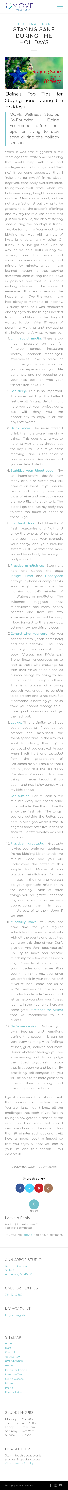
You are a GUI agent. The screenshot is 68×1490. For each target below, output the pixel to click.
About (9, 1343)
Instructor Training (16, 1370)
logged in (29, 1234)
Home (9, 1365)
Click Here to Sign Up (19, 1463)
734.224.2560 (13, 1294)
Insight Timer (22, 576)
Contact (10, 1352)
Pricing (9, 1388)
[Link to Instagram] (48, 1188)
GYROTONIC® (14, 1361)
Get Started (12, 1356)
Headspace (54, 576)
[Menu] (58, 6)
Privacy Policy (13, 1392)
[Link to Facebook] (50, 1485)
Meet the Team (14, 1374)
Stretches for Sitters (47, 1010)
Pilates (9, 1383)
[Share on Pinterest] (38, 1188)
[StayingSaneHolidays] (34, 73)
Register (21, 1315)
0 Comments (48, 1166)
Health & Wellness (34, 24)
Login (9, 1315)
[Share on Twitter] (29, 1188)
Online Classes (14, 1379)
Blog (8, 1347)
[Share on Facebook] (20, 1188)
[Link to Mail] (60, 1485)
